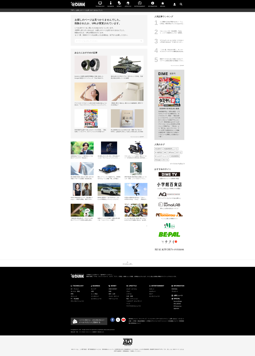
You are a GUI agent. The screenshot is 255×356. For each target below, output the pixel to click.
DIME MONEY (113, 289)
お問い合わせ (173, 318)
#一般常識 (158, 152)
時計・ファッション (132, 298)
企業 (92, 291)
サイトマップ (142, 318)
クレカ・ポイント (114, 296)
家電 (72, 294)
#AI (165, 152)
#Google (158, 160)
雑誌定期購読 (141, 321)
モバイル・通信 (75, 291)
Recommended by (135, 136)
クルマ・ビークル (131, 289)
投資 (110, 291)
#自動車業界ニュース (171, 149)
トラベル (129, 294)
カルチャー (152, 291)
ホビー (151, 294)
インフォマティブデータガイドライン (158, 318)
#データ (178, 152)
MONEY (113, 286)
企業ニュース (178, 295)
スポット (151, 289)
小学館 (134, 321)
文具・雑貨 (129, 296)
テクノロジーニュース (77, 301)
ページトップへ (127, 264)
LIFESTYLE (133, 286)
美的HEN (176, 308)
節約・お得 (112, 294)
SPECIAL (177, 299)
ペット (128, 303)
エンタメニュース (154, 296)
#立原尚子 (158, 149)
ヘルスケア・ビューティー (134, 301)
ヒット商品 (94, 294)
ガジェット (74, 296)
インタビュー (95, 296)
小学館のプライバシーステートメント (156, 321)
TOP (72, 10)
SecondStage (178, 301)
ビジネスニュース (96, 298)
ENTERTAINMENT (157, 286)
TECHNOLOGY (78, 286)
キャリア (93, 289)
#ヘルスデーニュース (162, 156)
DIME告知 (174, 289)
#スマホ (165, 160)
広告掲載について (173, 321)
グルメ (128, 291)
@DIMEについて (133, 318)
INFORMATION (179, 286)
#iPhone (171, 152)
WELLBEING (177, 303)
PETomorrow (177, 306)
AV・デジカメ (75, 289)
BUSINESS (96, 286)
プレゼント (175, 291)
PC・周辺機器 (75, 298)
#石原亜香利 (175, 156)
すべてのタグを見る (176, 163)
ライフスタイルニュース (133, 306)
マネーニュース (113, 298)
